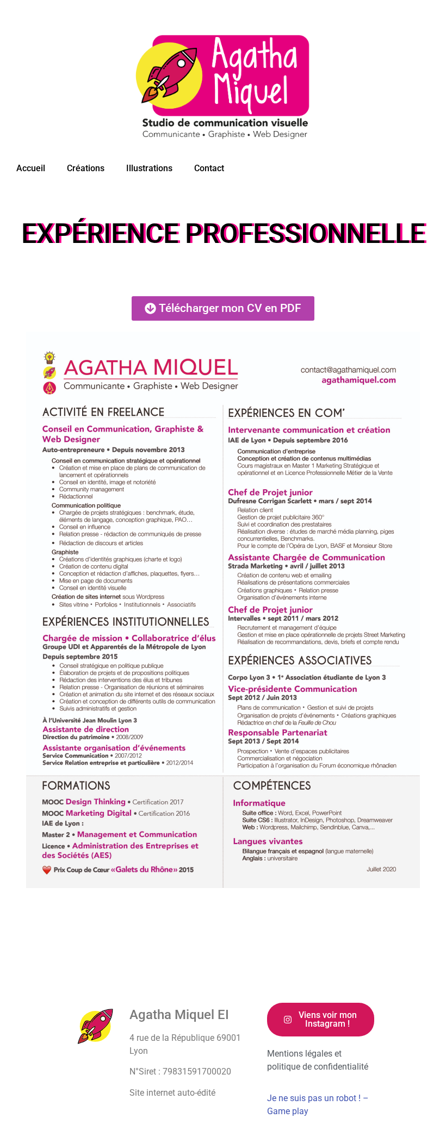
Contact (209, 168)
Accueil (30, 168)
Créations (85, 168)
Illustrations (149, 168)
